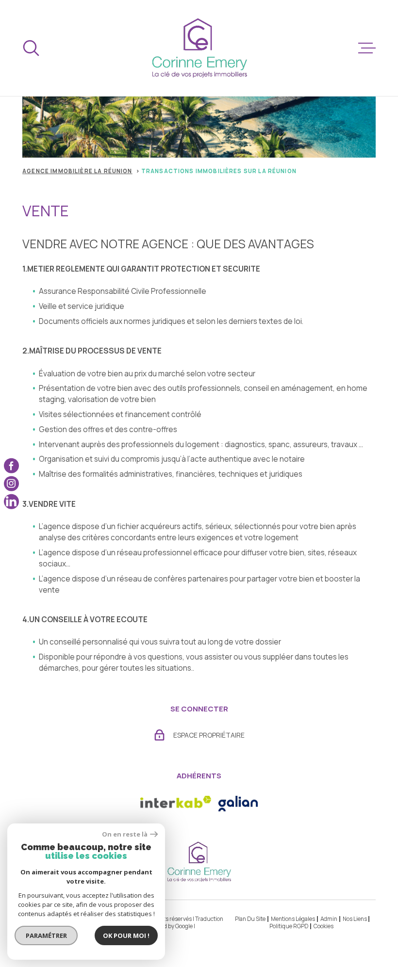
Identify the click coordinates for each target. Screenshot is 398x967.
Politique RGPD (288, 926)
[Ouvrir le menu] (367, 48)
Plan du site (250, 918)
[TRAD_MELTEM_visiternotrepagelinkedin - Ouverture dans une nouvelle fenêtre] (11, 501)
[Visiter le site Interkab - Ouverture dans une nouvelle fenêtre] (175, 803)
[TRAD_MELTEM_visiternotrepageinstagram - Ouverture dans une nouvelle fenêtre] (11, 483)
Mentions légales (293, 918)
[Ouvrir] (31, 48)
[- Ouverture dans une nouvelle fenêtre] (238, 803)
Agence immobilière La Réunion (77, 171)
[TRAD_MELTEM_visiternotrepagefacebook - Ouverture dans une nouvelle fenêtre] (11, 465)
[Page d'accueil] (199, 48)
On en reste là (125, 834)
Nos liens (355, 918)
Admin (328, 918)
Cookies (323, 926)
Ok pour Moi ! (126, 935)
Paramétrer (46, 935)
